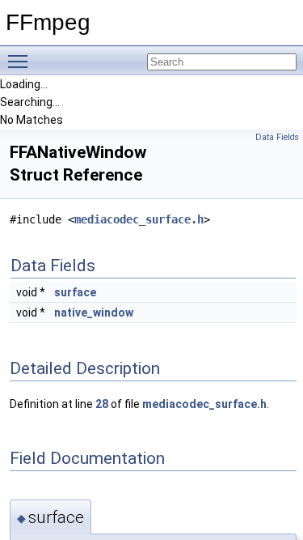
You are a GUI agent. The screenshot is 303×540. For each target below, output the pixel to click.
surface (75, 292)
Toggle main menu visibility (21, 60)
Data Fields (277, 137)
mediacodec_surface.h (139, 219)
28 (101, 404)
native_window (93, 312)
